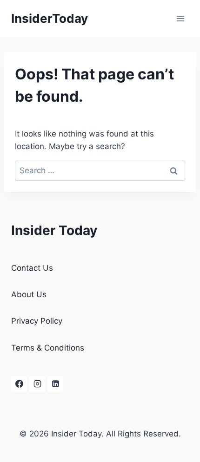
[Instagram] (37, 384)
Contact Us (32, 268)
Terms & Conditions (47, 347)
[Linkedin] (55, 384)
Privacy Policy (36, 320)
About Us (29, 294)
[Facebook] (19, 384)
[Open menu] (180, 18)
